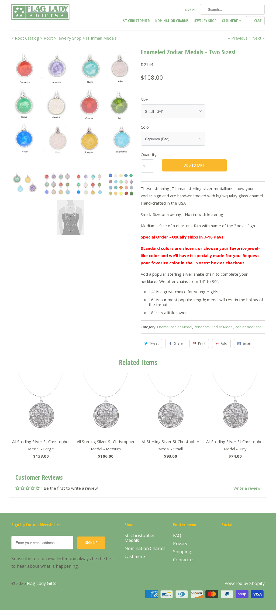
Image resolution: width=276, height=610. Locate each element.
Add (224, 343)
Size (144, 99)
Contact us (184, 560)
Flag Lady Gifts (41, 583)
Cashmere (231, 20)
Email (247, 343)
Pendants (202, 326)
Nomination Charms (172, 20)
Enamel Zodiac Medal (174, 326)
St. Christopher (136, 20)
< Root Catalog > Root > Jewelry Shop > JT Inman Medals (64, 38)
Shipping (182, 552)
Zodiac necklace (248, 326)
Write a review (247, 488)
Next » (258, 38)
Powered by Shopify (245, 583)
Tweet (153, 343)
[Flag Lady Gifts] (41, 13)
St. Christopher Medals (140, 537)
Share (178, 343)
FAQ (177, 535)
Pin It (201, 343)
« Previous (238, 38)
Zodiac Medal (222, 326)
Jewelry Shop (205, 20)
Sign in (190, 10)
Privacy (180, 543)
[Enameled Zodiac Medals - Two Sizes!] (73, 101)
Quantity (149, 154)
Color (145, 127)
